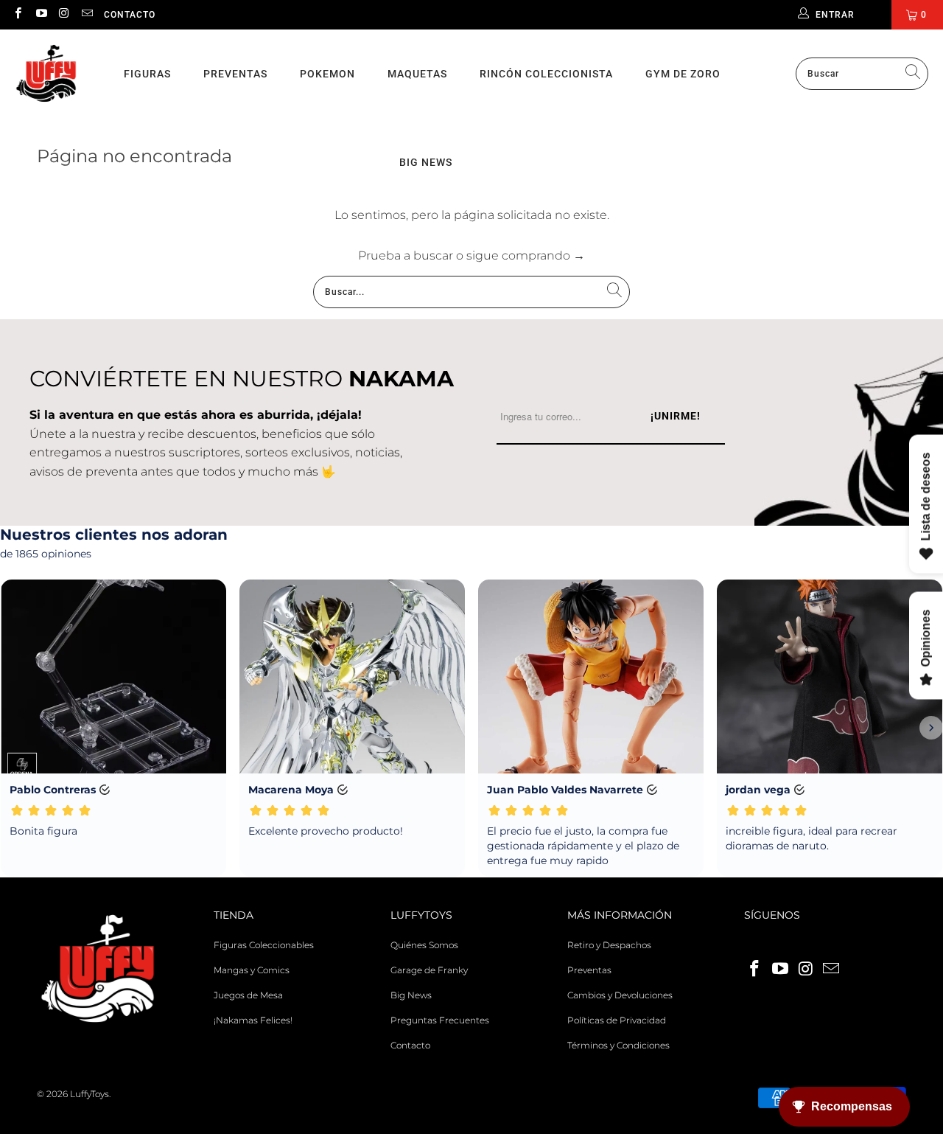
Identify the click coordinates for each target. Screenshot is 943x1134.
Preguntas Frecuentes (439, 1020)
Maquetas (417, 74)
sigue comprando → (525, 255)
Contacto (129, 15)
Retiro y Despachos (609, 944)
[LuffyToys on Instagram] (63, 14)
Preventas (235, 74)
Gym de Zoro (683, 74)
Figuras (147, 74)
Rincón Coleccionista (546, 74)
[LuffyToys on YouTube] (40, 14)
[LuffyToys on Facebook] (17, 14)
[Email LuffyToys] (86, 14)
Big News (411, 995)
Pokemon (327, 74)
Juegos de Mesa (248, 995)
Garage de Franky (429, 969)
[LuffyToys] (46, 74)
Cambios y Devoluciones (620, 995)
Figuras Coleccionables (264, 944)
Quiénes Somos (424, 944)
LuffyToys (89, 1093)
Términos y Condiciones (618, 1045)
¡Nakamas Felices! (253, 1020)
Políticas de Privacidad (616, 1020)
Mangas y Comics (252, 969)
